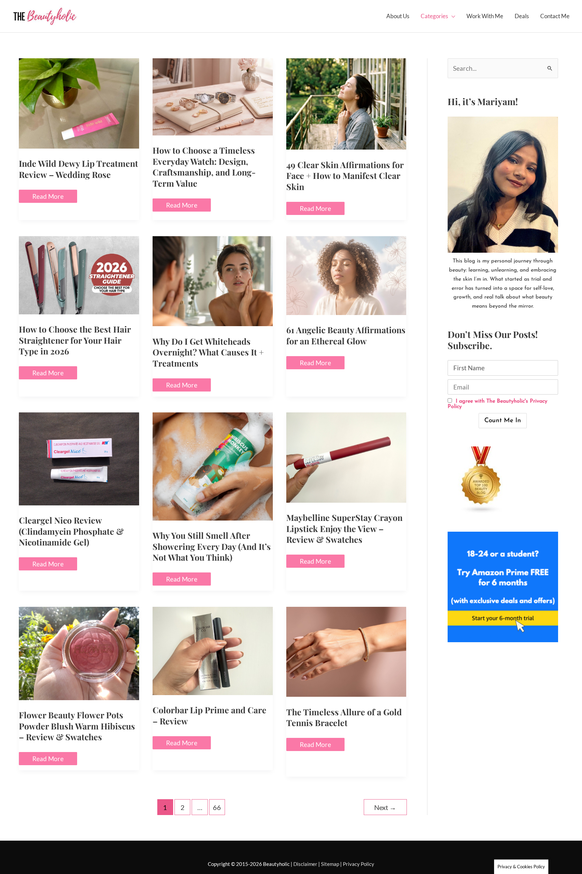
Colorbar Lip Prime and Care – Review (209, 715)
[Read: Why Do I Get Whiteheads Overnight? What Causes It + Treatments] (213, 280)
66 (217, 807)
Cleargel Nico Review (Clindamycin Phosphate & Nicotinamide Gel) (71, 531)
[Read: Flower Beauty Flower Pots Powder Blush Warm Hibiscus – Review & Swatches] (79, 652)
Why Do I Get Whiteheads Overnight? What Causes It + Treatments (208, 352)
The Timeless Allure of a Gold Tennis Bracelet (344, 717)
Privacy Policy (358, 864)
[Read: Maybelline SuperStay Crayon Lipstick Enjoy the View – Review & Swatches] (346, 457)
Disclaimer (305, 864)
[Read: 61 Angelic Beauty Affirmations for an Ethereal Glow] (346, 275)
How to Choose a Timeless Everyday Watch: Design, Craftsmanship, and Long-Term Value (204, 167)
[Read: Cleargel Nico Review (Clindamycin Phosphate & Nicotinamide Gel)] (79, 458)
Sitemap (330, 864)
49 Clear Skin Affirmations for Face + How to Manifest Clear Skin (344, 175)
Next (385, 807)
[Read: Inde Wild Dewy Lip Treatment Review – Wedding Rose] (79, 102)
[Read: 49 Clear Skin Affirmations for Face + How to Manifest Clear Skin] (346, 103)
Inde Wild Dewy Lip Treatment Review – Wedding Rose (78, 169)
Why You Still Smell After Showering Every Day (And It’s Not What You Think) (212, 546)
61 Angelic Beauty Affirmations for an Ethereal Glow (346, 335)
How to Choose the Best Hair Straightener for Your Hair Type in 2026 (75, 339)
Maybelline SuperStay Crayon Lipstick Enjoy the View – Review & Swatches (344, 528)
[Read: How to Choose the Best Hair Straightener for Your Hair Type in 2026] (79, 274)
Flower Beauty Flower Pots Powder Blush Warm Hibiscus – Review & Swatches (77, 725)
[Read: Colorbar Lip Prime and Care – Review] (213, 650)
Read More (48, 197)
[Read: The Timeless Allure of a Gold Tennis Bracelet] (346, 651)
